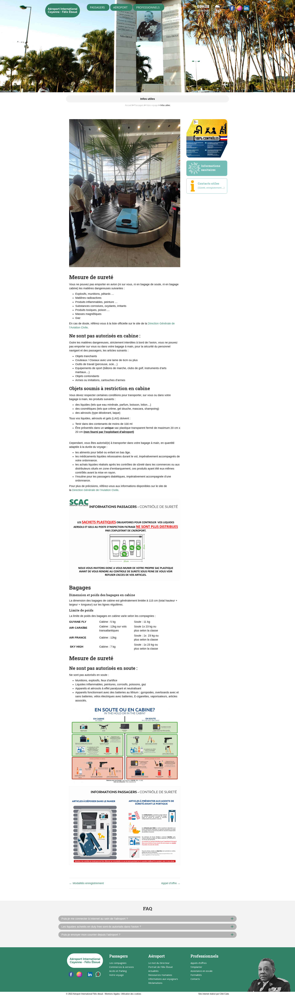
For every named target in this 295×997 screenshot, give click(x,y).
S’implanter (196, 967)
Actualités (153, 971)
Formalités (196, 975)
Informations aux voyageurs (163, 979)
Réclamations (155, 983)
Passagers (97, 7)
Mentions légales (112, 994)
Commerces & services (121, 967)
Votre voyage (152, 105)
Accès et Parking (118, 971)
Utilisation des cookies (131, 994)
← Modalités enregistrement (86, 883)
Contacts (195, 979)
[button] (147, 919)
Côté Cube (224, 994)
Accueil (128, 105)
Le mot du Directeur (159, 963)
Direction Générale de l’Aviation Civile (95, 490)
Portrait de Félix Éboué (160, 967)
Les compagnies (117, 963)
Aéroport (120, 7)
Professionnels (148, 7)
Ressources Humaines (160, 975)
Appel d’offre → (170, 883)
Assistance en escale (201, 971)
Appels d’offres (199, 963)
